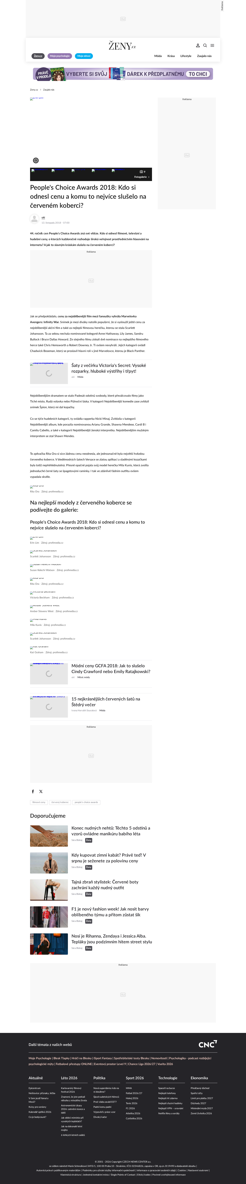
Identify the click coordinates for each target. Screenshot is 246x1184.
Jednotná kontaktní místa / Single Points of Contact (109, 1175)
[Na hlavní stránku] (123, 45)
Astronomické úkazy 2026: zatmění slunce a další (73, 1109)
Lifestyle (185, 56)
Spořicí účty (197, 1093)
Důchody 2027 (198, 1103)
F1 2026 (130, 1108)
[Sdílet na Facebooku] (33, 791)
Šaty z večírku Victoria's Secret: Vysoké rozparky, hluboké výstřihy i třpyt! (108, 368)
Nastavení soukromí (198, 1170)
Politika (99, 1078)
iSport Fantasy (103, 1058)
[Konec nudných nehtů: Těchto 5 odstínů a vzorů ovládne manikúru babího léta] (49, 836)
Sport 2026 (135, 1078)
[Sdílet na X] (41, 791)
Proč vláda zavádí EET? (105, 1102)
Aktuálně (36, 1078)
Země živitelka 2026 (201, 1113)
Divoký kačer (100, 1117)
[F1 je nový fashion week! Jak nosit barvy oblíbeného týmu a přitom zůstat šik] (49, 917)
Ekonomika (199, 1078)
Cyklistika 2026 (134, 1118)
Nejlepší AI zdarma (167, 1098)
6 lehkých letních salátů (73, 1135)
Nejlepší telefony (167, 1093)
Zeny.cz (34, 90)
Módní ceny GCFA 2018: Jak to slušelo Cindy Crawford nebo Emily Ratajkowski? (110, 669)
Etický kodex (143, 1175)
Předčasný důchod (200, 1088)
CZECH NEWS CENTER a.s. (136, 1162)
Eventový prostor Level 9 (110, 1064)
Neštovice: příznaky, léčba (42, 1093)
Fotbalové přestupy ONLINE (74, 1064)
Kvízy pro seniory (37, 1107)
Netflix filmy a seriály (169, 1113)
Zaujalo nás (204, 56)
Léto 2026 (69, 1078)
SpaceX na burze (166, 1088)
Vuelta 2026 (165, 1064)
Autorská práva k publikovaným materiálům (58, 1170)
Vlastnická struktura (70, 1175)
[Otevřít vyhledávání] (205, 45)
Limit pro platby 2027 (202, 1098)
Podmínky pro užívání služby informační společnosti (108, 1170)
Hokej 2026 (132, 1098)
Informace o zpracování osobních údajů (156, 1170)
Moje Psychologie (40, 1058)
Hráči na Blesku (81, 1058)
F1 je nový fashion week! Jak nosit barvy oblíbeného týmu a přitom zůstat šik (110, 912)
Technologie (167, 1078)
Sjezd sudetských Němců (106, 1097)
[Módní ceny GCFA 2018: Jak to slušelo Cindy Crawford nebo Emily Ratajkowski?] (49, 673)
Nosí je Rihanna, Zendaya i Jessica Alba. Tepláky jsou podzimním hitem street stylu (111, 939)
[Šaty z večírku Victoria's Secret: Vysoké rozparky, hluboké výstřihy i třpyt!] (49, 373)
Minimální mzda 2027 (202, 1108)
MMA (129, 1088)
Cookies (182, 1170)
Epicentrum (35, 1088)
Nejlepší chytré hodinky (170, 1103)
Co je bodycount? (37, 1117)
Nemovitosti (159, 1058)
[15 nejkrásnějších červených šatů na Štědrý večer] (49, 707)
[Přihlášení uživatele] (198, 45)
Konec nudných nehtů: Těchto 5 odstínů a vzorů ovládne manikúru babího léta (110, 831)
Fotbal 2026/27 (134, 1093)
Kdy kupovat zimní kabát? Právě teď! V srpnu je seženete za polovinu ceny (108, 858)
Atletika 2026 (133, 1113)
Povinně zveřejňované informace (169, 1175)
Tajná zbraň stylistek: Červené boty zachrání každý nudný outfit (104, 885)
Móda (158, 56)
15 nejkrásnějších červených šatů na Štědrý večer (105, 702)
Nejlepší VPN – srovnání (170, 1108)
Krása (171, 56)
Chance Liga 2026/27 (141, 1064)
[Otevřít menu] (212, 45)
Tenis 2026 (131, 1103)
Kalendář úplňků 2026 (40, 1112)
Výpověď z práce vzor (104, 1112)
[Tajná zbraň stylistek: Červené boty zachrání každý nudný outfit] (49, 890)
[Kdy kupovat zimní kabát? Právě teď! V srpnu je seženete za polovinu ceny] (49, 863)
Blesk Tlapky (61, 1058)
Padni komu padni (102, 1107)
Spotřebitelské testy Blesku (131, 1058)
